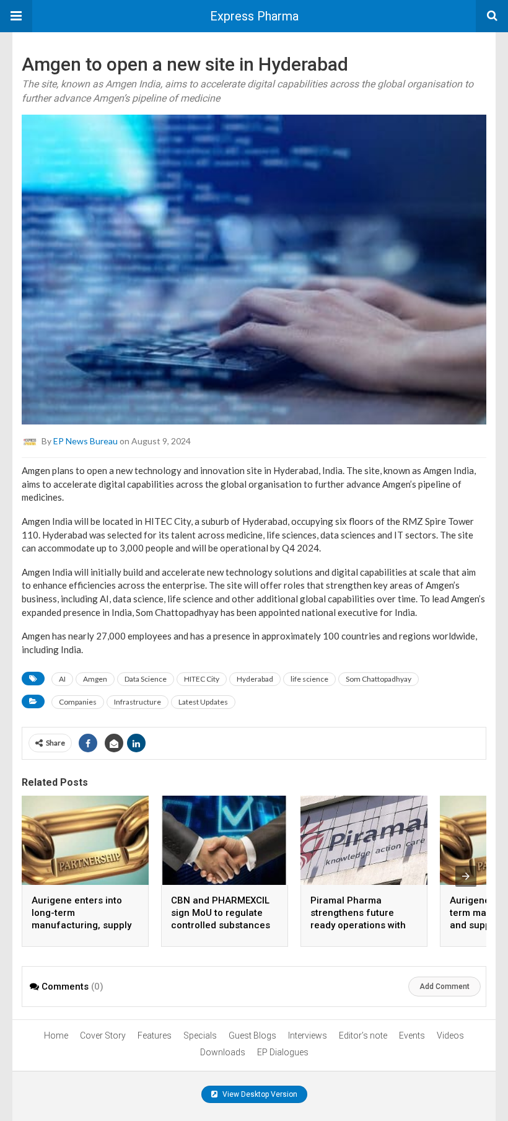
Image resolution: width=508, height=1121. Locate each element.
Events (412, 1035)
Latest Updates (203, 701)
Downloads (222, 1052)
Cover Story (103, 1035)
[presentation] (465, 876)
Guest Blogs (252, 1035)
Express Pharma (254, 16)
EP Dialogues (283, 1052)
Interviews (307, 1035)
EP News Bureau (85, 441)
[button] (16, 16)
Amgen (95, 679)
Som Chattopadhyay (378, 679)
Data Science (146, 679)
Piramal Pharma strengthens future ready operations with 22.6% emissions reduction (358, 925)
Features (155, 1035)
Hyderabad (255, 679)
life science (309, 679)
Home (56, 1035)
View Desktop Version (259, 1094)
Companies (78, 701)
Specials (200, 1035)
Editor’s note (363, 1035)
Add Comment (444, 986)
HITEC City (201, 679)
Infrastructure (137, 701)
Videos (450, 1035)
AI (62, 679)
